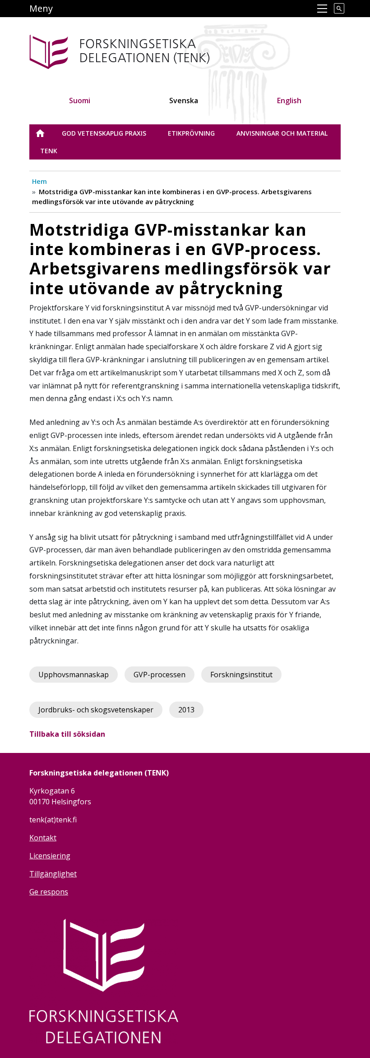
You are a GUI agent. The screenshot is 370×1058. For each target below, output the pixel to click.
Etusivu (45, 133)
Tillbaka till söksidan (67, 734)
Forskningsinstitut (241, 674)
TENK (48, 150)
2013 (186, 710)
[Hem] (148, 50)
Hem (39, 181)
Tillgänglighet (53, 874)
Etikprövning (191, 133)
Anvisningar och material (282, 133)
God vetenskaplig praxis (104, 133)
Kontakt (42, 838)
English (289, 100)
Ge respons (48, 892)
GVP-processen (159, 674)
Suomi (79, 100)
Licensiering (49, 856)
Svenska (183, 100)
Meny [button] (41, 8)
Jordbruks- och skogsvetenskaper (95, 710)
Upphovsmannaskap (73, 674)
